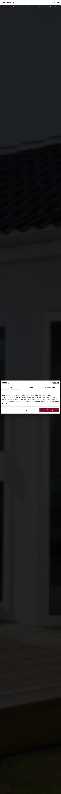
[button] (53, 2)
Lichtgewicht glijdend (39, 6)
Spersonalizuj (29, 410)
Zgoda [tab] (10, 387)
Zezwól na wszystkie (49, 410)
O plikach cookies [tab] (50, 387)
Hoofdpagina (5, 6)
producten (14, 6)
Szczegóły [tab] (30, 387)
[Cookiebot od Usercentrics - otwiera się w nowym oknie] (52, 383)
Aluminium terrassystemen (25, 6)
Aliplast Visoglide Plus (52, 6)
